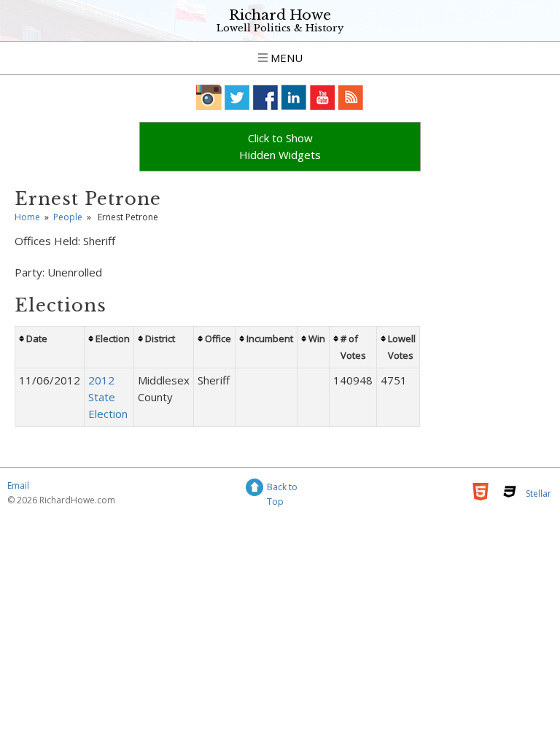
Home (27, 217)
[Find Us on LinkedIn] (294, 97)
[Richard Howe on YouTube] (322, 97)
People (67, 217)
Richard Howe (280, 15)
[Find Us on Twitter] (237, 97)
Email (18, 485)
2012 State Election (108, 397)
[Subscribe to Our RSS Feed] (351, 97)
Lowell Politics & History (280, 28)
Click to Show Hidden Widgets (280, 146)
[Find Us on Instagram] (209, 97)
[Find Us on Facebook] (266, 97)
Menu (285, 57)
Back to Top (282, 489)
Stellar (538, 493)
